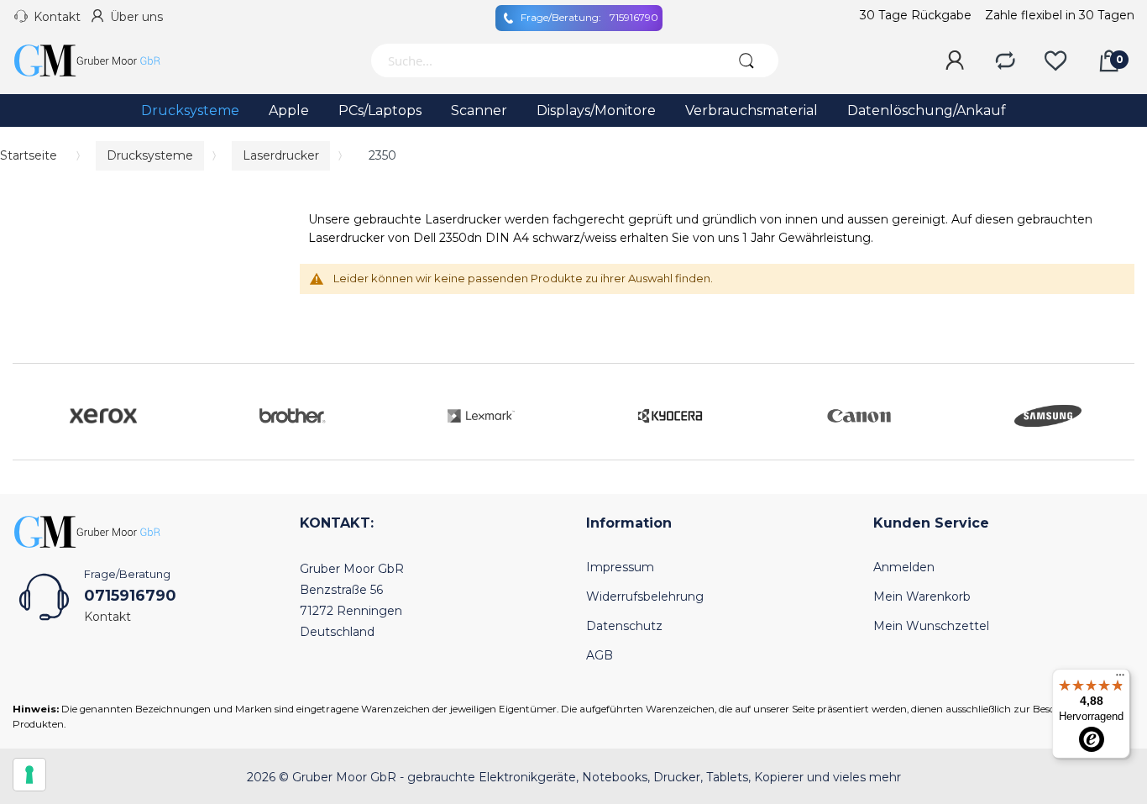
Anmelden (904, 567)
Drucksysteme (150, 155)
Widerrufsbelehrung (645, 596)
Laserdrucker (281, 155)
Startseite (28, 155)
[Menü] (1120, 679)
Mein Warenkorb (922, 596)
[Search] (746, 60)
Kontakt (57, 16)
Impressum (620, 567)
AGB (599, 655)
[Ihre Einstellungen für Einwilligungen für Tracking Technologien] (29, 775)
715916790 (589, 17)
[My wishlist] (1055, 61)
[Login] (955, 61)
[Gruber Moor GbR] (101, 60)
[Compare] (1005, 61)
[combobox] (542, 60)
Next (1117, 411)
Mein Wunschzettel (931, 625)
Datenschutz (624, 625)
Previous (29, 411)
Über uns (136, 16)
